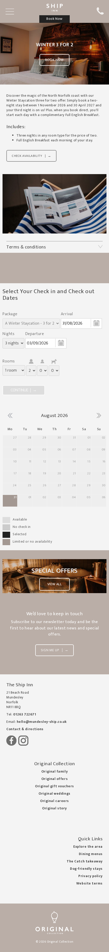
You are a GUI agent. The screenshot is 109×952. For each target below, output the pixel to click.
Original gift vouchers (54, 786)
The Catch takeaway (85, 861)
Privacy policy (90, 876)
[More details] (54, 203)
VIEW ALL (54, 584)
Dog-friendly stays (86, 869)
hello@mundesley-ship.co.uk (42, 722)
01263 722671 (24, 714)
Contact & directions (25, 729)
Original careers (54, 801)
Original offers (54, 779)
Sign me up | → (54, 650)
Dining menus (91, 854)
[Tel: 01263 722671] (100, 13)
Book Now (54, 60)
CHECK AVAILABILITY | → (31, 156)
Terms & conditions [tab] (26, 247)
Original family (54, 771)
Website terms (89, 883)
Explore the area (88, 846)
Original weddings (54, 793)
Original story (54, 808)
